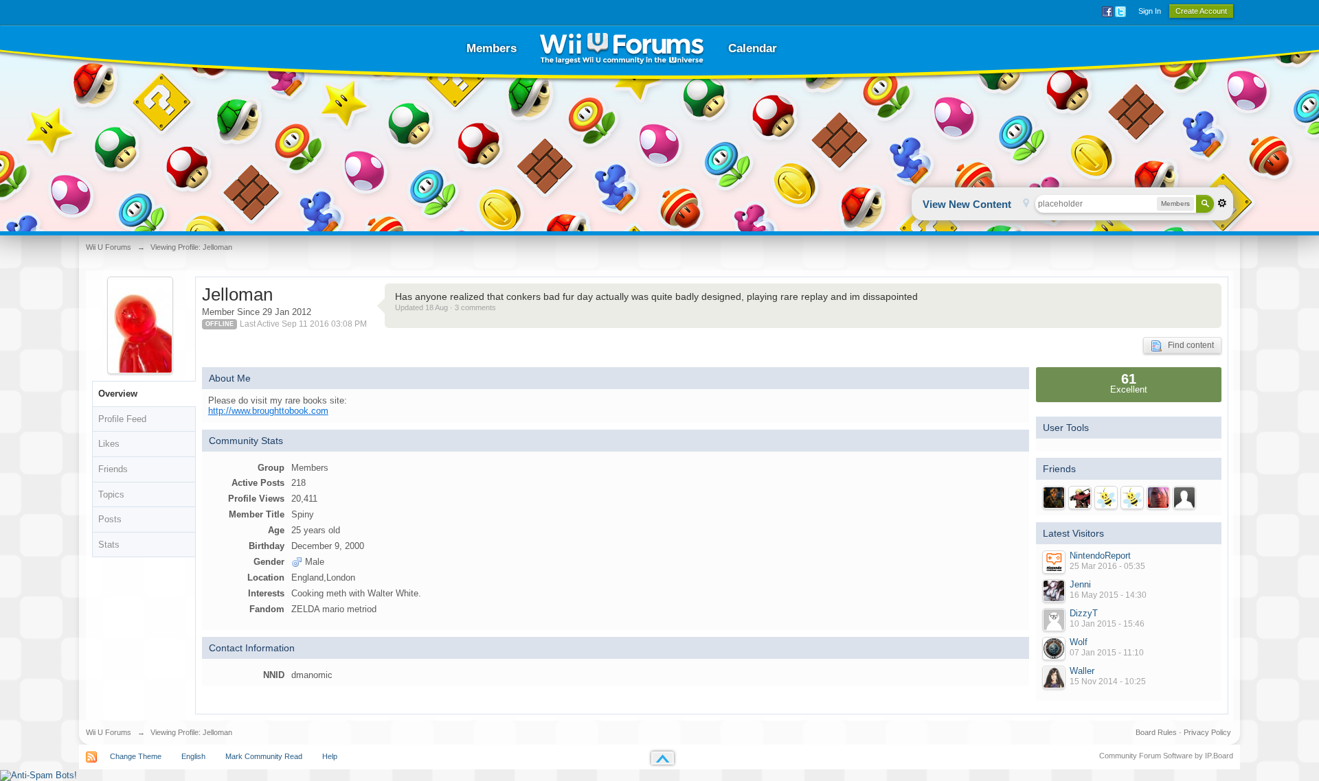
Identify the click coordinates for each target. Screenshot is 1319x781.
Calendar (752, 48)
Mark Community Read (263, 756)
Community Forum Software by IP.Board (1166, 755)
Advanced (1222, 203)
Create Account (1201, 11)
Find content (1188, 345)
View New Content (967, 204)
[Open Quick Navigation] (1026, 204)
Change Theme (135, 756)
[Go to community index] (621, 48)
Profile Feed (122, 419)
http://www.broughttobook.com (268, 411)
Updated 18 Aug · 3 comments (445, 307)
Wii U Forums (108, 732)
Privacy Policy (1207, 732)
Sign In (1149, 11)
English (193, 756)
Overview (117, 393)
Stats (109, 544)
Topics (111, 494)
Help (329, 756)
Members (491, 48)
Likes (109, 444)
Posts (110, 519)
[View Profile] (1054, 562)
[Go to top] (662, 758)
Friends (113, 469)
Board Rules (1156, 732)
